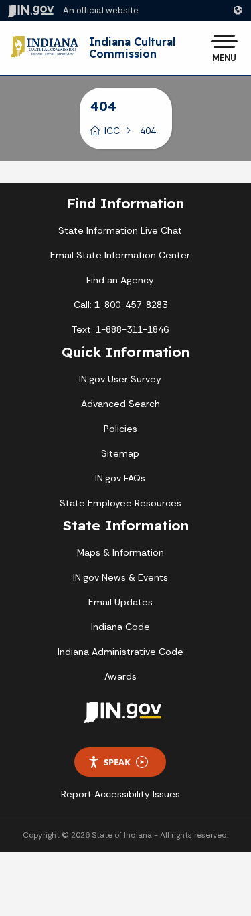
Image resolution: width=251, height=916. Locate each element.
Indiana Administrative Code (120, 651)
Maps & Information (120, 552)
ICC (112, 131)
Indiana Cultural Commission (132, 48)
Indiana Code (120, 627)
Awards (120, 676)
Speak (117, 762)
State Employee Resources (120, 503)
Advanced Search (120, 404)
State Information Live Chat (120, 230)
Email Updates (120, 602)
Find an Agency (120, 280)
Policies (120, 429)
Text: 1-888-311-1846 (120, 329)
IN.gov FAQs (120, 478)
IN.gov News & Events (120, 577)
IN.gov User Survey (120, 379)
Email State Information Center (120, 255)
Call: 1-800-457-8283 (120, 305)
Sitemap (120, 453)
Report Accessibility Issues (120, 794)
